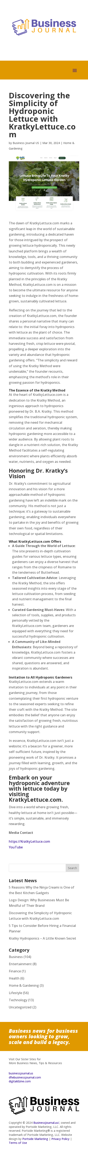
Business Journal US (26, 143)
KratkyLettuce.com (35, 799)
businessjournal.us (21, 1073)
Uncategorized (20, 1007)
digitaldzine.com (20, 1081)
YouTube (16, 847)
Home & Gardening (24, 985)
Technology (18, 1000)
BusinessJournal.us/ (46, 1123)
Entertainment (20, 964)
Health (14, 978)
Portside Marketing (35, 1139)
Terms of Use (18, 1143)
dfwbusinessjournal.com (25, 1077)
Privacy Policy (60, 1139)
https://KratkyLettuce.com (29, 841)
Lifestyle (15, 993)
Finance (15, 971)
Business (16, 957)
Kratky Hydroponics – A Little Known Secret (42, 938)
